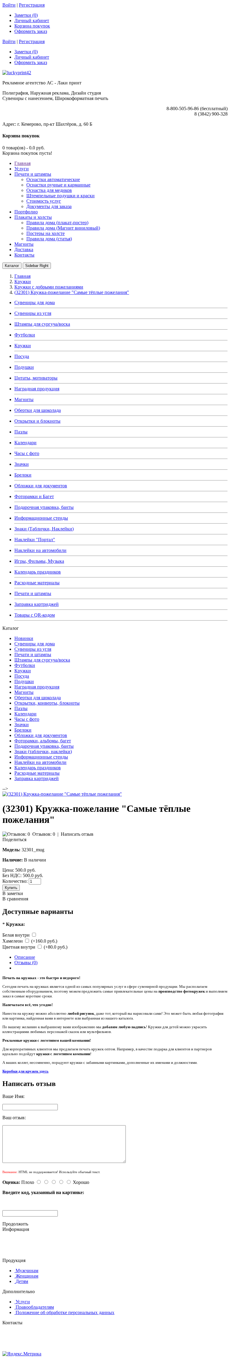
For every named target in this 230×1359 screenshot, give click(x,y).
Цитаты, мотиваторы (36, 377)
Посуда (21, 356)
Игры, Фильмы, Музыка (39, 561)
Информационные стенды (41, 518)
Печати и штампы (32, 593)
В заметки (12, 893)
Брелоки (22, 474)
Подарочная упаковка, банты (44, 507)
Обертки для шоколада (37, 410)
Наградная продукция (36, 388)
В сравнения (15, 898)
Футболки (24, 334)
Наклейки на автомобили (40, 550)
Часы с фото (26, 453)
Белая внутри (16, 935)
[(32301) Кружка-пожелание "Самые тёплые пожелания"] (62, 794)
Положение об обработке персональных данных (65, 1312)
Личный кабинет (31, 20)
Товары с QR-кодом (34, 615)
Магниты (24, 399)
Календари (25, 442)
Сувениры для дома (34, 302)
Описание (24, 957)
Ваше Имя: (13, 1096)
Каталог (12, 265)
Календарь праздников (37, 571)
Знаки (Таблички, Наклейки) (44, 528)
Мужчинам (27, 1270)
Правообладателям (35, 1307)
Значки (21, 464)
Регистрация (32, 4)
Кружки (22, 345)
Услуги (23, 1301)
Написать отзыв (77, 834)
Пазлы (21, 431)
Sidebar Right (37, 265)
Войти (9, 4)
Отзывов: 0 (43, 834)
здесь (44, 1071)
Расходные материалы (37, 582)
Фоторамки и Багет (34, 496)
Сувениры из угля (32, 313)
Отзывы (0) (25, 962)
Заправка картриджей (36, 604)
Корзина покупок (32, 25)
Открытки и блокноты (37, 421)
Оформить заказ (30, 31)
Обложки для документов (40, 485)
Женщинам (27, 1275)
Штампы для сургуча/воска (42, 324)
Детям (22, 1281)
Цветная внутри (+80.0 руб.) (34, 947)
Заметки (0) (26, 15)
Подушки (24, 367)
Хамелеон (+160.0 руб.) (29, 941)
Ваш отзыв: (14, 1117)
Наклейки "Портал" (34, 539)
